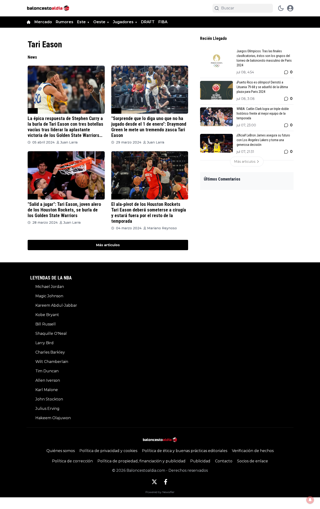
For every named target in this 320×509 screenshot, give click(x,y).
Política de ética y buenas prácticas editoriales (184, 451)
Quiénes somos (60, 451)
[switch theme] (281, 8)
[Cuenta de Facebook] (165, 482)
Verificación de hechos (253, 451)
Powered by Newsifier (160, 492)
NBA (33, 111)
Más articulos (108, 245)
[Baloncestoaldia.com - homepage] (48, 8)
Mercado (43, 22)
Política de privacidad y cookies (108, 451)
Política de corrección (72, 461)
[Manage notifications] (310, 500)
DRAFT (148, 22)
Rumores (64, 22)
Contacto (223, 461)
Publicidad (200, 461)
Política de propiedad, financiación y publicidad (141, 461)
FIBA (162, 22)
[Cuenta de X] (154, 482)
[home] (28, 22)
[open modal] (290, 8)
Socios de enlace (252, 461)
